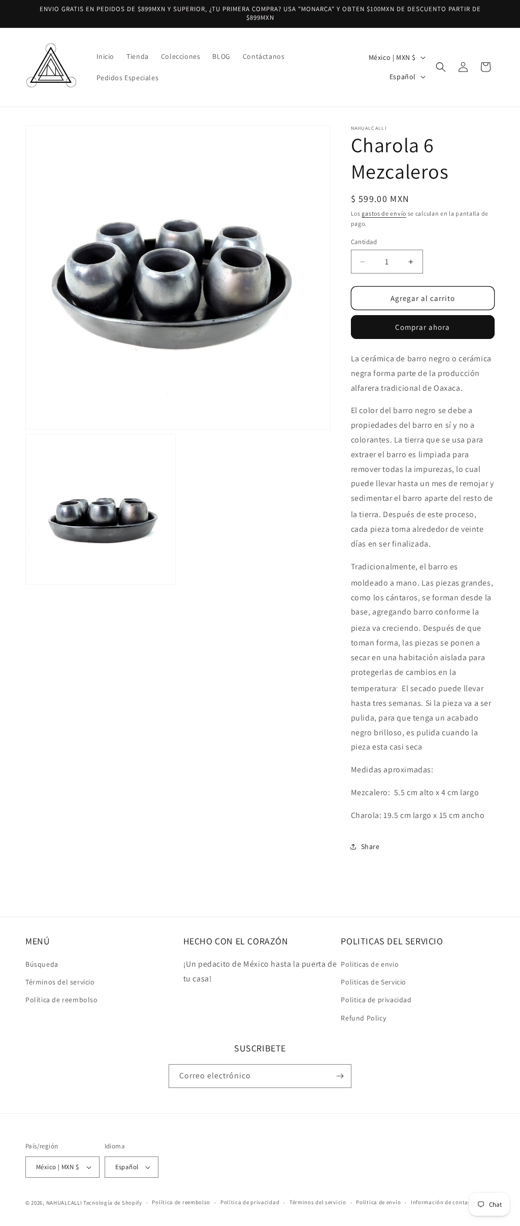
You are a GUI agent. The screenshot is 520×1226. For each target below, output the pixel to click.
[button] (441, 67)
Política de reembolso (61, 999)
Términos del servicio (60, 981)
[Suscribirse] (340, 1076)
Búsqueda (41, 964)
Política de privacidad (249, 1202)
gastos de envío (384, 213)
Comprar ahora (422, 327)
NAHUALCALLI (64, 1202)
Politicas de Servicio (373, 981)
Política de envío (378, 1202)
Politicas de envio (370, 964)
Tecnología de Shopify (112, 1202)
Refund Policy (363, 1018)
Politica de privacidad (376, 999)
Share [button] (370, 846)
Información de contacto (444, 1202)
